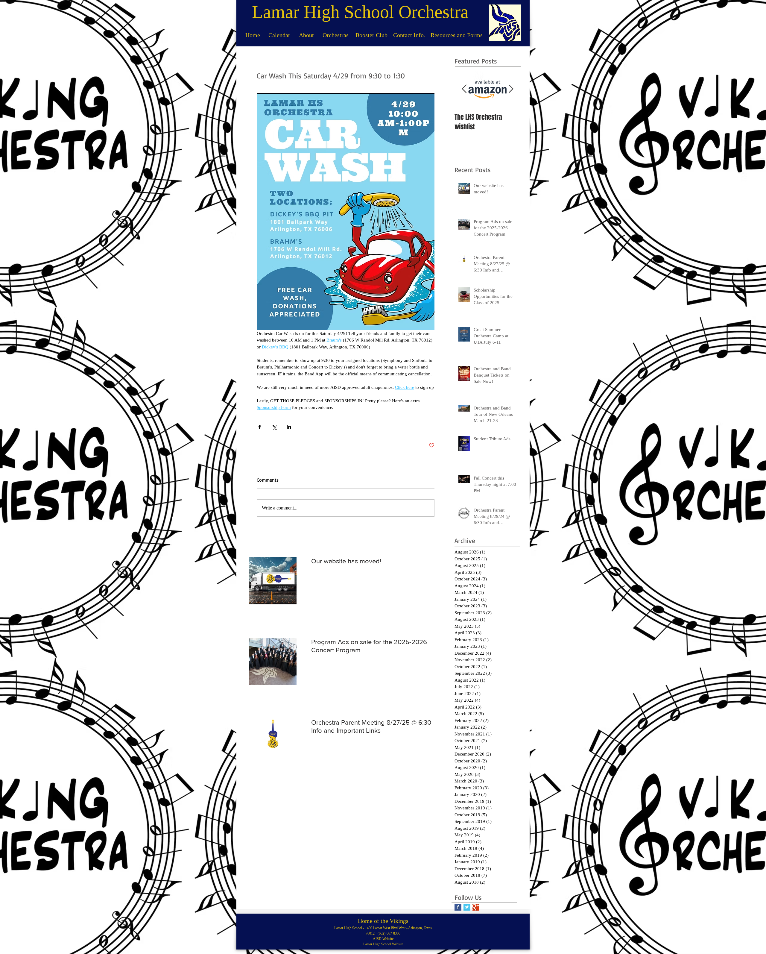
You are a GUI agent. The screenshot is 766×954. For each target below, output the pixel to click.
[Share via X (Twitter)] (274, 427)
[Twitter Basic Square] (466, 907)
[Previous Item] (464, 89)
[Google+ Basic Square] (475, 907)
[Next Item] (510, 89)
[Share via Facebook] (259, 427)
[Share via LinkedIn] (289, 427)
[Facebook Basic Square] (458, 907)
